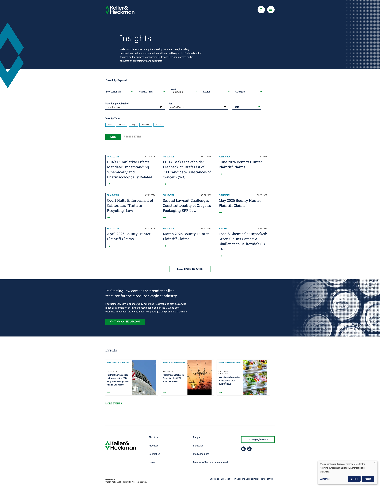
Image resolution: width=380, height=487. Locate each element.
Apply (113, 136)
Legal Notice (226, 479)
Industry (174, 89)
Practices (153, 445)
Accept (368, 479)
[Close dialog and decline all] (375, 462)
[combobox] (120, 94)
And (171, 103)
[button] (261, 9)
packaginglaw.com (258, 439)
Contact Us (154, 454)
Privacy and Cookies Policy (246, 479)
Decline (354, 479)
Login (152, 462)
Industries (198, 445)
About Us (153, 437)
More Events (113, 403)
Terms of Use (267, 479)
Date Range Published (117, 103)
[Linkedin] (243, 448)
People (196, 437)
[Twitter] (249, 448)
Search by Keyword (116, 80)
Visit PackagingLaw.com (125, 321)
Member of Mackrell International (210, 462)
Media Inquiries (201, 454)
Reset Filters (132, 136)
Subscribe (214, 479)
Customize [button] (325, 479)
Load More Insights (190, 268)
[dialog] (347, 472)
